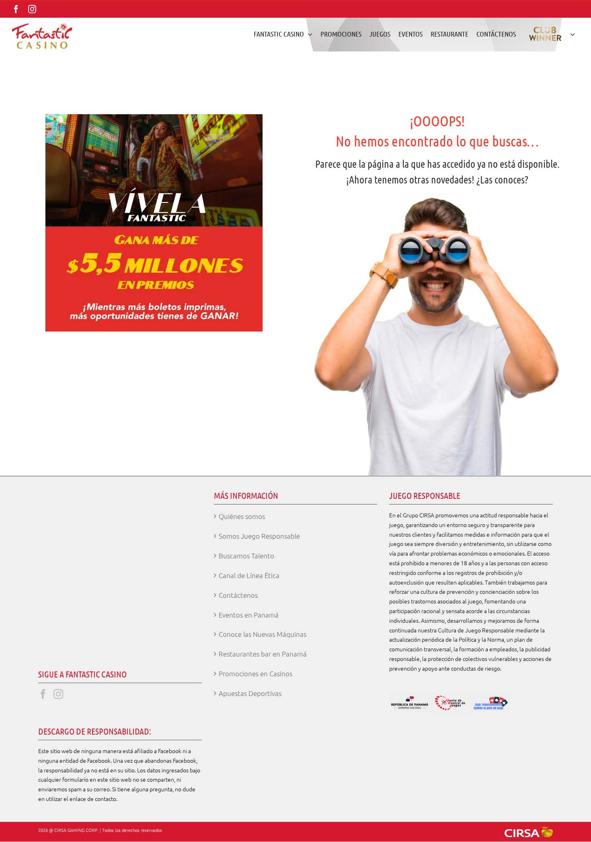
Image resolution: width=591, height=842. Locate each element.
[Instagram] (58, 694)
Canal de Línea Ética (249, 575)
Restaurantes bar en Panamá (263, 653)
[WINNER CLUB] (549, 34)
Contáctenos (238, 595)
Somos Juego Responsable (259, 535)
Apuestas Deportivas (250, 693)
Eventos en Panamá (249, 614)
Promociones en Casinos (255, 673)
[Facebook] (43, 694)
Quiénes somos (242, 516)
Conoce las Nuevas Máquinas (262, 634)
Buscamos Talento (246, 555)
